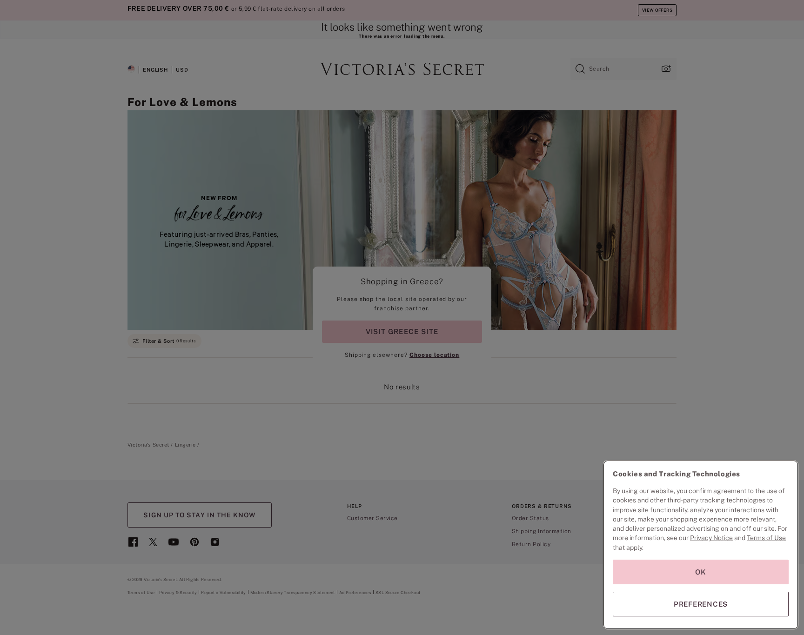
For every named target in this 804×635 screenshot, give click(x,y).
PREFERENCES (701, 604)
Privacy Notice (711, 537)
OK (700, 572)
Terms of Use (766, 537)
